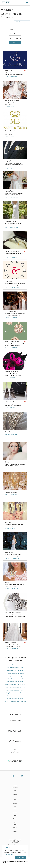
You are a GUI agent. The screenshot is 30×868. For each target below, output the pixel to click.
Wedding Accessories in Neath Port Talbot (15, 693)
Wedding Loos (15, 827)
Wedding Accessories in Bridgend (15, 676)
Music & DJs (15, 809)
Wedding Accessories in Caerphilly (15, 679)
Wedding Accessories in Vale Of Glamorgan (15, 701)
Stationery (15, 817)
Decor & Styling (15, 794)
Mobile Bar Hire (15, 808)
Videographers (15, 824)
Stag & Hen (15, 815)
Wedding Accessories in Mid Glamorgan (15, 687)
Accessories (15, 785)
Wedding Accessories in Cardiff (15, 681)
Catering (15, 790)
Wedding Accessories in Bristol (15, 665)
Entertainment (15, 796)
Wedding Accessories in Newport (15, 696)
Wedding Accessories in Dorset (15, 670)
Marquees (15, 806)
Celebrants (15, 792)
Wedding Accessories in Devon (15, 667)
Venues (15, 822)
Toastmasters (15, 818)
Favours (15, 797)
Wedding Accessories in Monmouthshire (15, 690)
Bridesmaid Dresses (15, 787)
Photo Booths (15, 812)
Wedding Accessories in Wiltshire (15, 673)
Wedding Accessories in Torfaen (15, 698)
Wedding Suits (15, 831)
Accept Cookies (20, 858)
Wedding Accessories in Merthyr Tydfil (15, 684)
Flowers (15, 799)
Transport (15, 821)
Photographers (15, 813)
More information (8, 854)
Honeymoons (15, 803)
